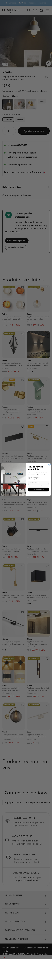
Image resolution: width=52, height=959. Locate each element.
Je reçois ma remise (38, 489)
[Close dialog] (50, 465)
